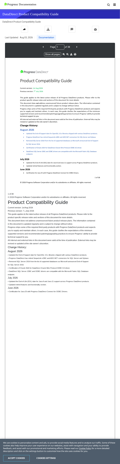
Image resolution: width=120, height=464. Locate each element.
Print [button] (95, 29)
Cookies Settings (46, 458)
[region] (60, 451)
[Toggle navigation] (114, 5)
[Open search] (108, 5)
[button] (71, 29)
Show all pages (52, 54)
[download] (71, 54)
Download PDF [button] (48, 29)
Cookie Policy (85, 448)
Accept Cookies (16, 458)
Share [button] (24, 29)
